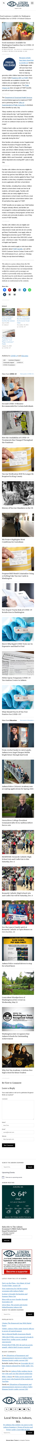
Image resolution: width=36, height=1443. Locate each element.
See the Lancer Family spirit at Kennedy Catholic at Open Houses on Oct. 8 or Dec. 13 (17, 929)
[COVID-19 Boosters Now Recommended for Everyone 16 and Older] (23, 312)
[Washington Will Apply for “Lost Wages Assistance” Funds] (8, 333)
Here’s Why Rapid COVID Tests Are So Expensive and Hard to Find (17, 645)
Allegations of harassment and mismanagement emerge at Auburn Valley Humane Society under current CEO (17, 1357)
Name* (4, 1122)
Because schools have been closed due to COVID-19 (26, 60)
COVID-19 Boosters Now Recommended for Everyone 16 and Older (23, 320)
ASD (4, 360)
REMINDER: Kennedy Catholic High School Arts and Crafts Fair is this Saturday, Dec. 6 (16, 859)
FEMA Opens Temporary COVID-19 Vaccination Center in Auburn (16, 679)
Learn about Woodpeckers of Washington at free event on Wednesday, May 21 (13, 999)
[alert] (18, 1177)
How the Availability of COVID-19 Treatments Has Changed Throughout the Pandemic (17, 440)
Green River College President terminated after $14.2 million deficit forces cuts (17, 822)
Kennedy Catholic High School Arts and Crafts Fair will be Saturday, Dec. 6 (17, 894)
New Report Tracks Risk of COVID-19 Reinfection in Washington (17, 611)
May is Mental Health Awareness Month (16, 1334)
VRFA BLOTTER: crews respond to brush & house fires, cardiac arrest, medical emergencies (17, 1339)
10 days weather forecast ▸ (18, 1217)
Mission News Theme (12, 1440)
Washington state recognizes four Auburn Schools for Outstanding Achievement (16, 1036)
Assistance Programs (14, 360)
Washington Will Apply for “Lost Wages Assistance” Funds (8, 341)
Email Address (7, 1234)
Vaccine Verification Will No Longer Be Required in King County (18, 475)
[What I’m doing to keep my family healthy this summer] (8, 312)
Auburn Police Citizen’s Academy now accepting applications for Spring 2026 (18, 787)
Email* (4, 1129)
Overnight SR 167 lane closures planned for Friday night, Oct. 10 (18, 1365)
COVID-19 (14, 356)
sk (3, 1355)
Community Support (8, 362)
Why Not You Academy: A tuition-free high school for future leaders (17, 1071)
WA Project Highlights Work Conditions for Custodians (13, 540)
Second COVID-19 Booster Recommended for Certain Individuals (17, 404)
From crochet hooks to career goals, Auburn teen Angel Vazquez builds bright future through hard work (16, 752)
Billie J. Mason (7, 1376)
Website (4, 1136)
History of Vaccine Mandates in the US (17, 508)
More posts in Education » (27, 720)
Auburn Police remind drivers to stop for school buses (17, 964)
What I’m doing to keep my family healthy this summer (8, 319)
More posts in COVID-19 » (27, 374)
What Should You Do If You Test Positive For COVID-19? (15, 713)
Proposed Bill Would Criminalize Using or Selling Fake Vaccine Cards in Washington (18, 575)
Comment (4, 1099)
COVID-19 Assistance (9, 365)
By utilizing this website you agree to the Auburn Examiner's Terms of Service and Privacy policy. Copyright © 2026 (18, 1427)
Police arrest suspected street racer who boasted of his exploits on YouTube (17, 1378)
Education (24, 356)
